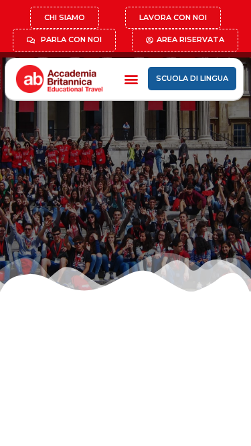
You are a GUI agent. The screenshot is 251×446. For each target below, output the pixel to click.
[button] (131, 79)
